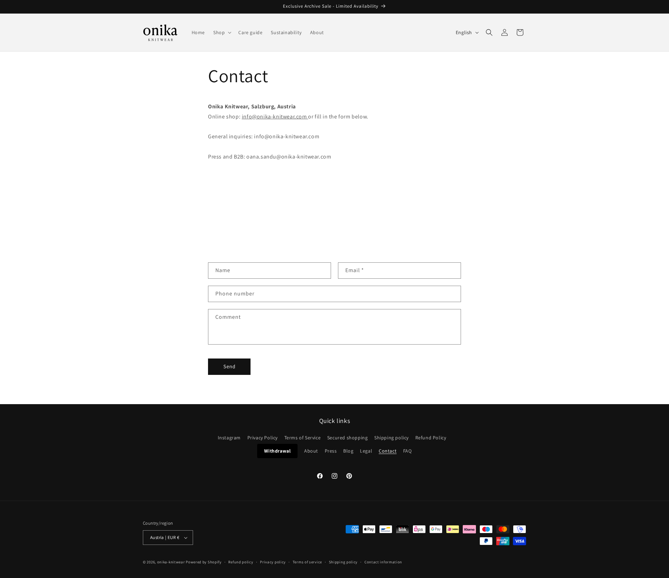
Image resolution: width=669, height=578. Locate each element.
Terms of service (307, 562)
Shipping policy (391, 437)
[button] (221, 32)
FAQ (407, 451)
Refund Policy (430, 437)
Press (331, 451)
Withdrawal (277, 451)
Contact (388, 451)
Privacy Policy (262, 437)
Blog (348, 451)
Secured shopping (347, 437)
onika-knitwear (171, 562)
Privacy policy (273, 562)
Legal (366, 451)
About (311, 451)
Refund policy (240, 562)
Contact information (383, 562)
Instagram (229, 437)
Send (229, 366)
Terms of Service (302, 437)
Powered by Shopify (204, 562)
